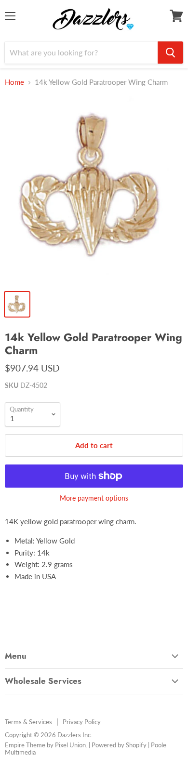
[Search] (170, 52)
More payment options (94, 498)
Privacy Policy (82, 722)
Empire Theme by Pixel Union (45, 745)
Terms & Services (28, 722)
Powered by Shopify (119, 745)
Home (14, 82)
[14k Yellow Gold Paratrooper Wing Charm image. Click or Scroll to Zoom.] (94, 190)
